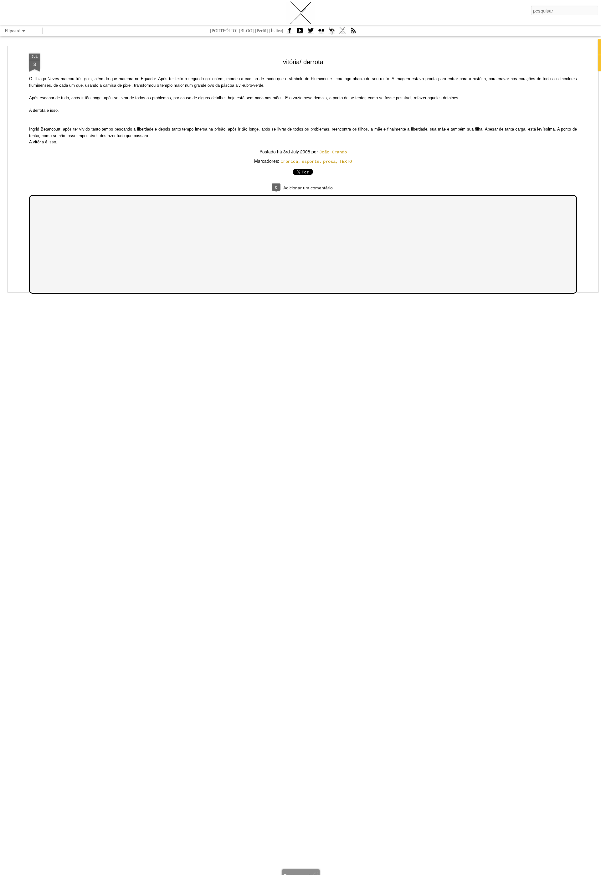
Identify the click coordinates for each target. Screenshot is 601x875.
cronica (289, 161)
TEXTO (345, 161)
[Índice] (276, 30)
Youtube (300, 32)
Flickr (321, 32)
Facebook (289, 32)
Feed (353, 32)
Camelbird (331, 32)
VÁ (342, 32)
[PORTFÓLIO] (224, 30)
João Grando (333, 152)
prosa (329, 161)
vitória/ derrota (303, 62)
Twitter (310, 32)
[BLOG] (246, 30)
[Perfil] (261, 30)
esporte (310, 161)
